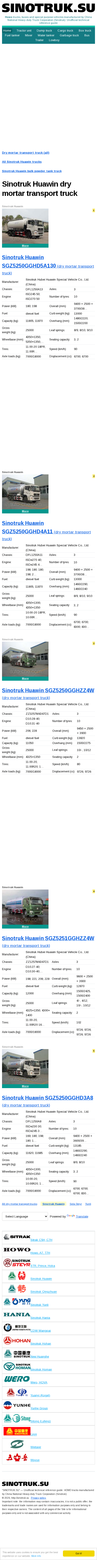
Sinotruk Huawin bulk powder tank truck (32, 171)
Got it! (79, 1553)
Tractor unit (23, 30)
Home (7, 30)
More (25, 245)
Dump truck (44, 30)
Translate (82, 1216)
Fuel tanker (12, 35)
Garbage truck (69, 35)
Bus (87, 35)
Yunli (88, 1203)
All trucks (22, 161)
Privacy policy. (38, 1497)
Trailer (39, 40)
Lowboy (54, 40)
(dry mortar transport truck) (48, 265)
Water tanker (46, 35)
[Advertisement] (48, 96)
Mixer (28, 35)
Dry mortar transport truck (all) (25, 152)
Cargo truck (65, 30)
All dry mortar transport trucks (19, 1203)
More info (36, 1556)
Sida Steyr (76, 1203)
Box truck (85, 30)
